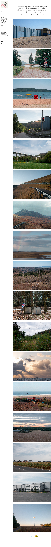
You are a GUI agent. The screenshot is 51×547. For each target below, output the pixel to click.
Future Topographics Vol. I (4, 33)
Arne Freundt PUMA (3, 21)
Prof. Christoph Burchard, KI (4, 18)
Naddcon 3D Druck (3, 26)
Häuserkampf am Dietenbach (4, 35)
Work (1, 11)
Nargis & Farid (2, 17)
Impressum (31, 546)
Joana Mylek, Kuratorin (3, 23)
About (1, 38)
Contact (2, 41)
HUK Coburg (2, 16)
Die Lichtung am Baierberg (4, 34)
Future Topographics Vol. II (4, 32)
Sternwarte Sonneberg (3, 31)
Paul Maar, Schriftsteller (3, 22)
